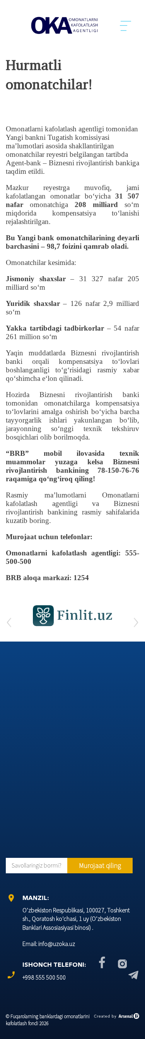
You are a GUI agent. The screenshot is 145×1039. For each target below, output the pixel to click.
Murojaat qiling (100, 865)
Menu (125, 25)
